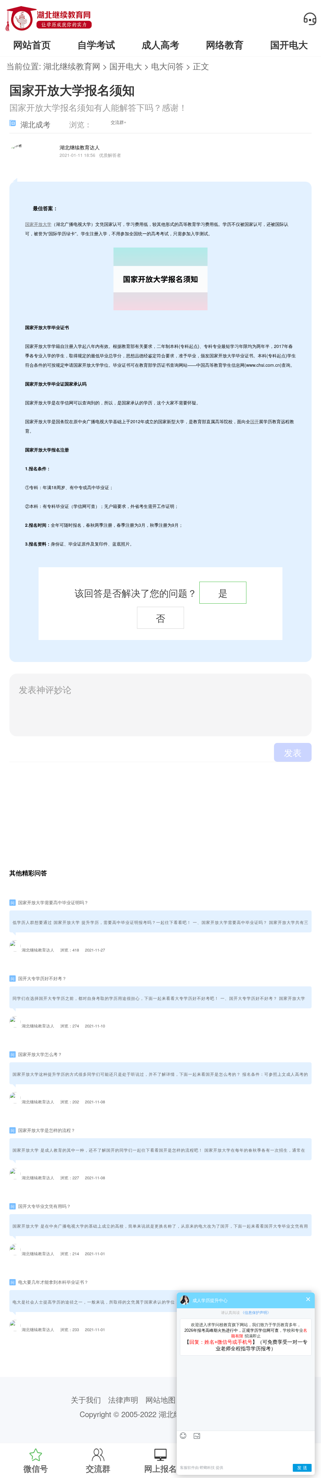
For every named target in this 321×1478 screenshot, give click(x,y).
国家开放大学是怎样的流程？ (46, 1130)
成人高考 (160, 44)
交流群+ (118, 122)
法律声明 (123, 1399)
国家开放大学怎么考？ (40, 1054)
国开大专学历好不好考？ (42, 978)
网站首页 (32, 44)
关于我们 (86, 1399)
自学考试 (96, 44)
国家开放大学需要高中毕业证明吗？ (53, 902)
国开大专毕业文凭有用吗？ (44, 1206)
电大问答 (167, 66)
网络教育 (225, 44)
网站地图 (160, 1399)
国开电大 (289, 44)
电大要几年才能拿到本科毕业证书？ (53, 1282)
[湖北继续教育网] (49, 30)
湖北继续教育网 (71, 66)
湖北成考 (35, 125)
